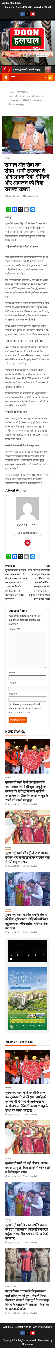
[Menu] (13, 77)
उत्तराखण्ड (7, 158)
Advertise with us (43, 7)
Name (12, 672)
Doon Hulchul (13, 196)
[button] (13, 77)
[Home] (5, 78)
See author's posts (28, 532)
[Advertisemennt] (27, 54)
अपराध (7, 1286)
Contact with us (24, 7)
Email (12, 683)
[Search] (45, 78)
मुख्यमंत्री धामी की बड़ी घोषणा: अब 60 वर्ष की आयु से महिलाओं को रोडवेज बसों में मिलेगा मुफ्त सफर (27, 857)
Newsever (43, 1340)
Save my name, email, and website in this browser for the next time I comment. (25, 708)
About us (9, 7)
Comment (14, 629)
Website (13, 693)
